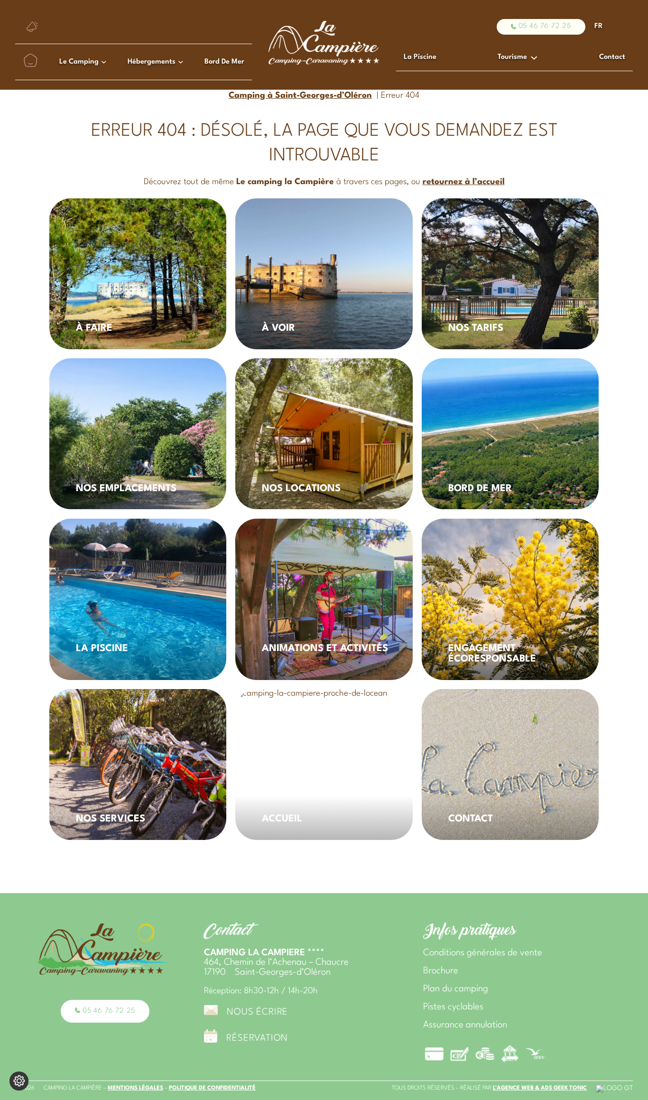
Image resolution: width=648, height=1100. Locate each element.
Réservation (257, 1038)
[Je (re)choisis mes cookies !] (18, 1081)
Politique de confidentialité (212, 1088)
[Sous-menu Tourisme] (534, 57)
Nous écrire (257, 1012)
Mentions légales (135, 1088)
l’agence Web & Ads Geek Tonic (540, 1088)
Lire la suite (82, 211)
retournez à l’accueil (464, 182)
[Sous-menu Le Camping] (104, 62)
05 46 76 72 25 (544, 26)
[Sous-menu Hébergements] (181, 62)
